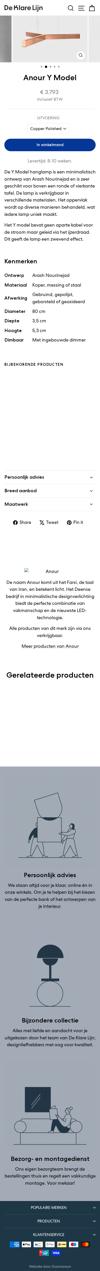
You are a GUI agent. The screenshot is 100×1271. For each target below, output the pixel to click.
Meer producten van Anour (50, 646)
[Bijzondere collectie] (50, 967)
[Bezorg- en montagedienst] (50, 1106)
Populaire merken (49, 1207)
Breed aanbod (20, 490)
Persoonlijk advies (24, 477)
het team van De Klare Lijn (67, 1038)
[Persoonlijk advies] (50, 822)
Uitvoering (48, 117)
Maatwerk (16, 504)
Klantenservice (48, 1234)
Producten (48, 1221)
